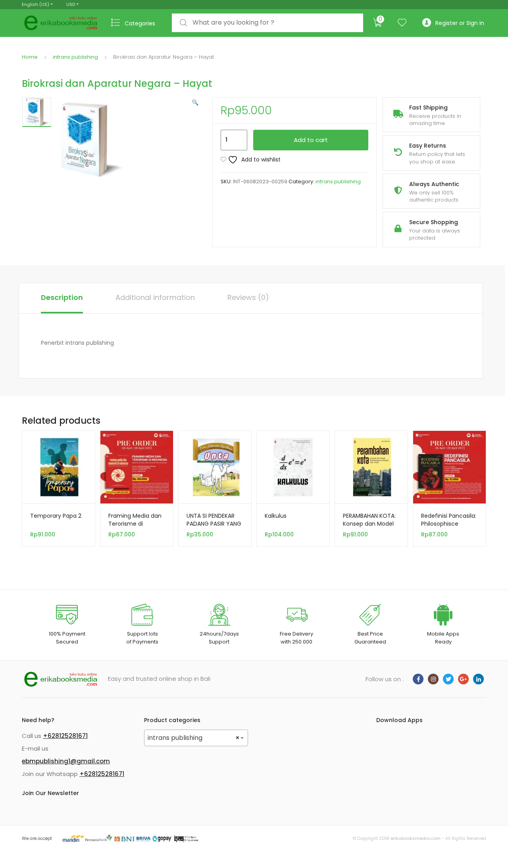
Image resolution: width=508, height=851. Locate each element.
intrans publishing (75, 57)
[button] (195, 102)
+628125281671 (65, 736)
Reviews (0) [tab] (248, 297)
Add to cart (311, 140)
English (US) (35, 4)
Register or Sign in (459, 23)
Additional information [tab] (155, 297)
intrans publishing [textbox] (194, 737)
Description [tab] (62, 297)
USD (70, 4)
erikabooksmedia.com (416, 838)
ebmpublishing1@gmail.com (66, 761)
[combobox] (267, 22)
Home (30, 57)
